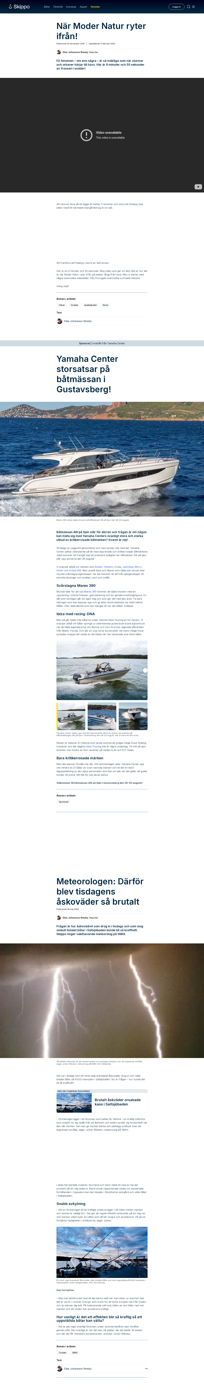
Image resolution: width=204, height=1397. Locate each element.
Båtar (47, 6)
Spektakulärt (90, 305)
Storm (105, 305)
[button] (145, 670)
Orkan (62, 305)
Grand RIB (75, 570)
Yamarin (108, 566)
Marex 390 (90, 591)
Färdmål (58, 6)
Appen (83, 6)
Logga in (176, 7)
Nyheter (95, 6)
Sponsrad (63, 801)
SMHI (74, 1352)
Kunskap (71, 6)
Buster (98, 566)
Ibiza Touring (93, 746)
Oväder (74, 305)
